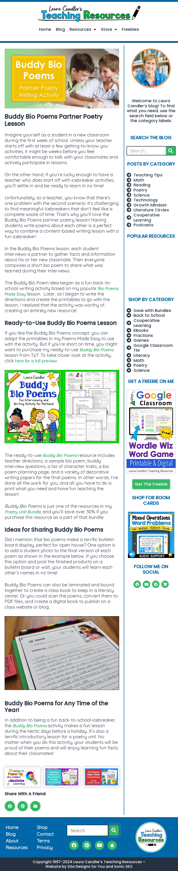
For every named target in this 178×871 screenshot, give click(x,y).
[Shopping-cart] (165, 584)
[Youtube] (146, 584)
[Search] (170, 151)
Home (45, 29)
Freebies (130, 29)
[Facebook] (137, 584)
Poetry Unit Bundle (23, 511)
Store (106, 29)
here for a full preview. (36, 360)
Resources (80, 29)
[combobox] (87, 830)
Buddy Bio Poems (96, 349)
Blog (60, 29)
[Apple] (112, 845)
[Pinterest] (155, 584)
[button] (10, 806)
